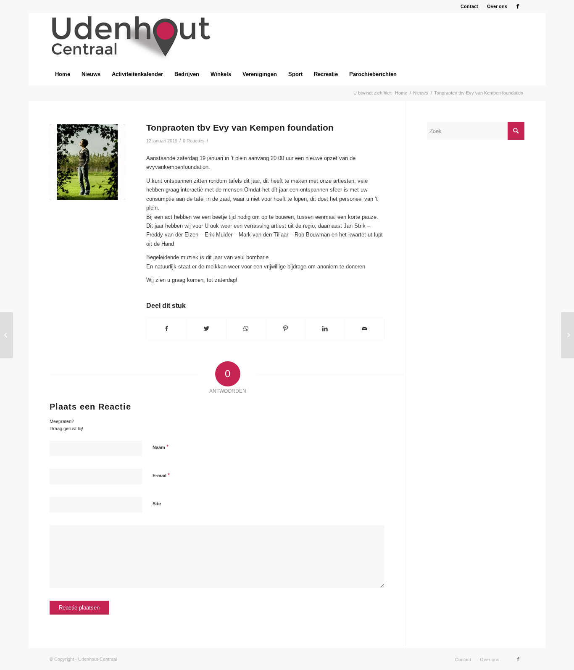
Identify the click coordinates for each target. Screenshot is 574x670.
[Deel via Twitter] (206, 328)
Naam (161, 447)
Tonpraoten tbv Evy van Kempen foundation (240, 127)
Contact (469, 6)
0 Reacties (194, 140)
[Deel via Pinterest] (285, 328)
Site (157, 503)
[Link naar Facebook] (518, 6)
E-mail (161, 475)
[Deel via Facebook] (166, 328)
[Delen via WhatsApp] (246, 328)
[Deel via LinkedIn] (325, 328)
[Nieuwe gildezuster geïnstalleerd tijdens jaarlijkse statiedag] (567, 335)
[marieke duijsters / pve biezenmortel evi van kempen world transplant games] (87, 162)
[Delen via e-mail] (364, 328)
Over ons (497, 6)
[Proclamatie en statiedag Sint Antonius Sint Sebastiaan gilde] (6, 335)
